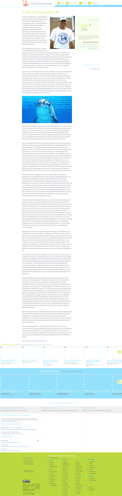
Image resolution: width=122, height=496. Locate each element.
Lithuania (79, 465)
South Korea (53, 485)
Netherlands (79, 471)
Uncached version (92, 489)
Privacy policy (28, 458)
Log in (91, 487)
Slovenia (78, 489)
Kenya (52, 465)
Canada (91, 465)
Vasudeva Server (27, 494)
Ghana (52, 463)
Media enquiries (28, 464)
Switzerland (79, 486)
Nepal (51, 481)
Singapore (53, 483)
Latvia (78, 463)
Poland (78, 475)
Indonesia (53, 475)
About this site (28, 460)
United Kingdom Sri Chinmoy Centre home (80, 6)
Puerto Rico (92, 471)
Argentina (92, 461)
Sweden (78, 484)
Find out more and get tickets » (11, 421)
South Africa (53, 467)
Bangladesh (53, 471)
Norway (78, 473)
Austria (65, 461)
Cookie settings (28, 462)
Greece (65, 489)
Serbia (78, 480)
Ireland (65, 495)
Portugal (78, 476)
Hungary (65, 491)
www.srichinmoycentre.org (39, 341)
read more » (35, 490)
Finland (65, 479)
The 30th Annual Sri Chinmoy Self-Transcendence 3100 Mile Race (19, 429)
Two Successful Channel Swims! (10, 442)
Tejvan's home (61, 6)
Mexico (91, 469)
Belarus (65, 467)
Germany (65, 485)
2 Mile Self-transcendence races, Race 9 (12, 434)
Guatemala (92, 467)
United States (93, 473)
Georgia (65, 483)
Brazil (90, 463)
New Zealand (93, 480)
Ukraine (78, 493)
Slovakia (78, 488)
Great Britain (66, 487)
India (51, 473)
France (65, 481)
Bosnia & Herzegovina (66, 464)
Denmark (65, 475)
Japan (51, 477)
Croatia (65, 471)
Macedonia (79, 467)
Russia (78, 478)
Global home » (54, 458)
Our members (100, 6)
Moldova (78, 469)
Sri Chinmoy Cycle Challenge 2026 (10, 450)
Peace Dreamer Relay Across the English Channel (15, 446)
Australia (91, 478)
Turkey (78, 491)
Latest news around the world (29, 470)
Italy (77, 462)
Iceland (65, 493)
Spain (77, 482)
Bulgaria (65, 469)
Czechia (65, 473)
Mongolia (53, 479)
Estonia (65, 477)
